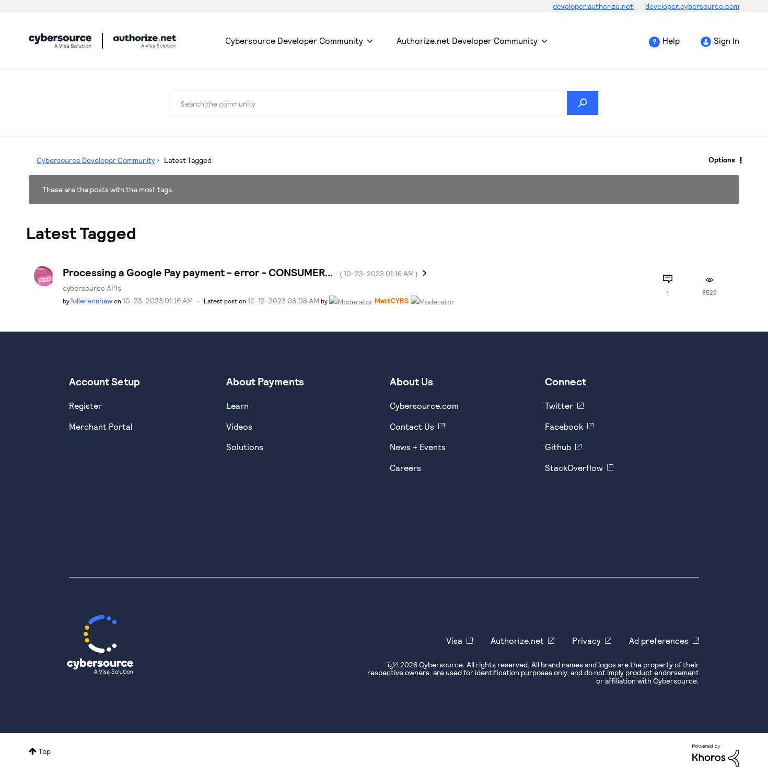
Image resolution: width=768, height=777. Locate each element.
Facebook (564, 426)
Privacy (586, 640)
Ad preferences (659, 640)
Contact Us (412, 426)
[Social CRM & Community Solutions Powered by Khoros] (715, 754)
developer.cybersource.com (692, 6)
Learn (237, 405)
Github (558, 447)
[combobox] (384, 102)
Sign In (726, 40)
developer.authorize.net (594, 6)
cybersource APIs (92, 288)
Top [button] (45, 751)
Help (671, 40)
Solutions (244, 447)
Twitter (559, 405)
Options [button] (721, 159)
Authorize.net (517, 640)
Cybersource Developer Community (60, 41)
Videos (239, 426)
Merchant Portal (101, 426)
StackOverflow (574, 468)
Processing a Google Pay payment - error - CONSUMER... (240, 272)
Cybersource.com (424, 405)
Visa (454, 640)
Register (85, 405)
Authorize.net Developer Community (467, 40)
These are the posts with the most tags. (108, 189)
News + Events (418, 447)
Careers (405, 468)
